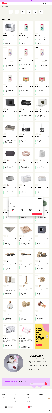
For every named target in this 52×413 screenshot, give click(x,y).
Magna (5, 35)
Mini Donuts (38, 313)
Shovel (37, 136)
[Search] (47, 3)
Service (15, 397)
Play (2, 401)
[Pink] (8, 160)
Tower (36, 162)
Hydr (20, 187)
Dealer (15, 401)
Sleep (3, 397)
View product (39, 344)
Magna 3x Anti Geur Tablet (7, 338)
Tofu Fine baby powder (23, 60)
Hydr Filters (38, 187)
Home (3, 6)
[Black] (24, 185)
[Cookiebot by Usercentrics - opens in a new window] (39, 198)
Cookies (28, 398)
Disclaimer (28, 401)
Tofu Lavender (5, 61)
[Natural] (23, 285)
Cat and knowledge (17, 398)
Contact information (29, 410)
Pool (4, 136)
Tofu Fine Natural (37, 35)
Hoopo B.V (5, 410)
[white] (9, 160)
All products (7, 6)
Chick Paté (22, 86)
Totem (20, 288)
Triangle (37, 263)
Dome (4, 111)
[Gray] (7, 160)
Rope (36, 288)
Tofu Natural (22, 35)
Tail (4, 313)
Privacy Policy (29, 397)
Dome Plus (38, 111)
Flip (20, 238)
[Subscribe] (49, 398)
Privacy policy (14, 410)
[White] (8, 109)
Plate (4, 187)
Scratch (3, 398)
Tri (4, 238)
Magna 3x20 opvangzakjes (23, 338)
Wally (20, 263)
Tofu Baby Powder (5, 86)
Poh (20, 111)
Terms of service (24, 410)
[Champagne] (40, 134)
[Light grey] (39, 134)
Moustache (6, 263)
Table (4, 288)
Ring (20, 162)
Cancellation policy (34, 410)
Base (4, 162)
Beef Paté (37, 86)
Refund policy (19, 410)
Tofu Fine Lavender (37, 61)
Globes (21, 313)
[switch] (22, 210)
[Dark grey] (7, 109)
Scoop (21, 136)
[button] (43, 3)
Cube (36, 238)
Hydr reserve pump (6, 212)
